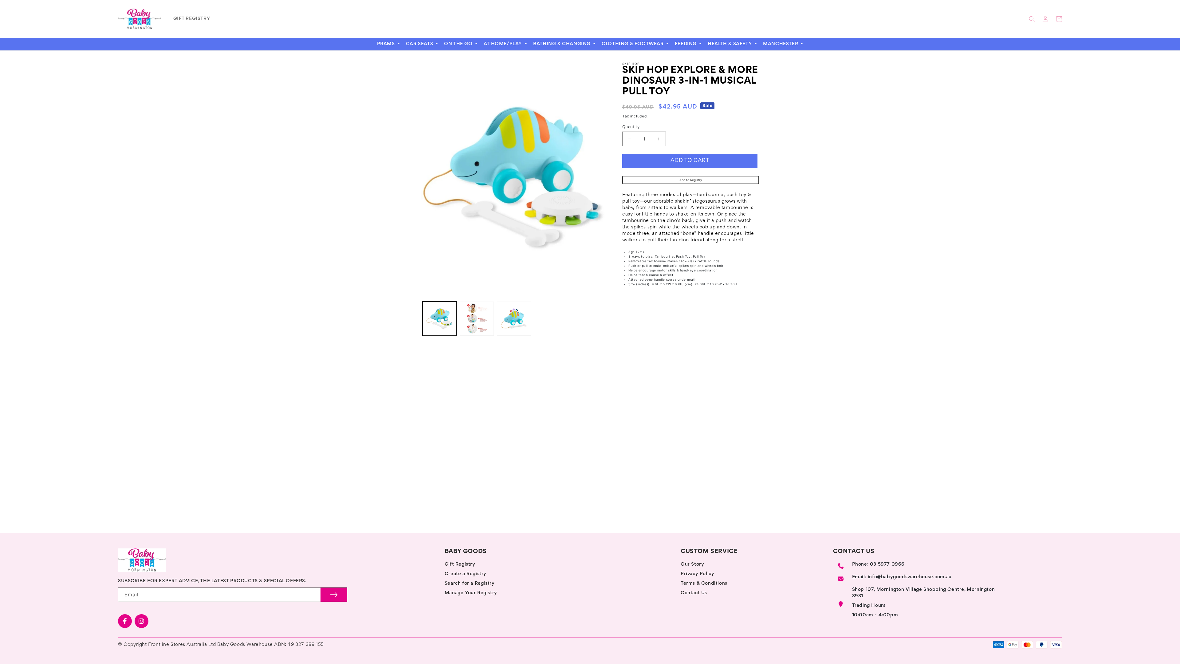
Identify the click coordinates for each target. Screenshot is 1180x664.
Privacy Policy (697, 574)
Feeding (686, 44)
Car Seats (420, 44)
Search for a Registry (470, 583)
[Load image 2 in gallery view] (477, 319)
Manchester (781, 44)
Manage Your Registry (471, 593)
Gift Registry (460, 564)
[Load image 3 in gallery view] (514, 319)
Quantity (630, 126)
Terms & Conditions (704, 583)
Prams (386, 44)
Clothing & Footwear (633, 44)
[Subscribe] (334, 594)
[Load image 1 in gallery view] (440, 319)
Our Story (692, 564)
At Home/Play (504, 44)
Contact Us (694, 593)
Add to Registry (690, 180)
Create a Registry (465, 574)
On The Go (459, 44)
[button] (1032, 19)
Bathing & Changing (562, 44)
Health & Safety (730, 44)
